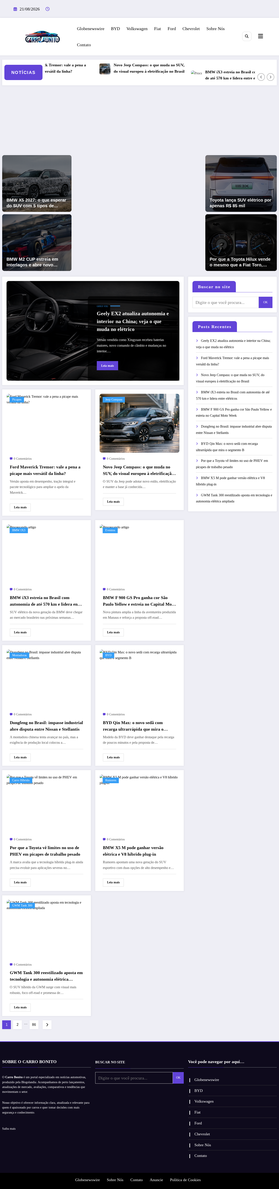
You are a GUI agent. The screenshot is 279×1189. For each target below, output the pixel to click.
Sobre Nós (215, 28)
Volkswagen (137, 28)
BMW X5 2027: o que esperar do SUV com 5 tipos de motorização (36, 203)
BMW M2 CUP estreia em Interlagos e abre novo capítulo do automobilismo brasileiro (34, 262)
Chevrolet (191, 28)
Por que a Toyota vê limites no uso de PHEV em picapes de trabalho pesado (45, 851)
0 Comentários (23, 458)
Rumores (110, 780)
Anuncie (156, 1180)
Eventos (110, 530)
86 (34, 1024)
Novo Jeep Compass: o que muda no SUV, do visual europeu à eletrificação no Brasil (132, 68)
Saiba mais (8, 1128)
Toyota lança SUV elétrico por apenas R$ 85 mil (240, 203)
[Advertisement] (139, 122)
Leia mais (107, 365)
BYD (115, 28)
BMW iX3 (18, 530)
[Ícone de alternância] (260, 36)
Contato (84, 44)
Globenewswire (90, 28)
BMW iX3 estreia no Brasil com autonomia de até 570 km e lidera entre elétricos (224, 75)
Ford (172, 28)
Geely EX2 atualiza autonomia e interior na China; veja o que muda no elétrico (133, 321)
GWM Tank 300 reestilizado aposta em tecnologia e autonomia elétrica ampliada (46, 976)
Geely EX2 (102, 306)
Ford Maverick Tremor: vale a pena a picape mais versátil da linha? (45, 470)
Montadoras (19, 655)
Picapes (16, 399)
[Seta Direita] (270, 77)
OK (265, 302)
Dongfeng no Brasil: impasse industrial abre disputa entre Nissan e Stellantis (46, 726)
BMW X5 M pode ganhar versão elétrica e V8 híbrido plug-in (133, 851)
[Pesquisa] (247, 36)
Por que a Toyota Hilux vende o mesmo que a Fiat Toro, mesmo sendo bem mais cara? (240, 262)
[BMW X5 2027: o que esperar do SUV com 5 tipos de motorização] (36, 183)
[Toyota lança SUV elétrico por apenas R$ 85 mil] (241, 183)
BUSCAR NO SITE (110, 1062)
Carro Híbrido (21, 780)
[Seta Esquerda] (261, 77)
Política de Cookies (185, 1180)
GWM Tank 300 (22, 905)
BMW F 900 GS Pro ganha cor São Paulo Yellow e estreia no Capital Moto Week (139, 601)
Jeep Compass (113, 399)
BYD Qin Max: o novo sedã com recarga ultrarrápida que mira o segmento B (133, 726)
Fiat (157, 28)
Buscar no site (214, 286)
